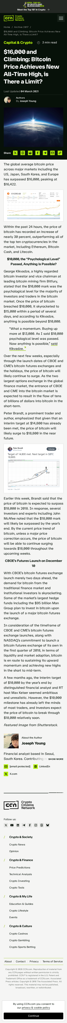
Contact (20, 961)
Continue (33, 1015)
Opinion (14, 851)
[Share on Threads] (22, 153)
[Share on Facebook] (37, 153)
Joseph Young (28, 101)
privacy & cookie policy (36, 1007)
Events (13, 917)
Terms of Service (53, 961)
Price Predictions (19, 867)
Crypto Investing (19, 881)
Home (7, 27)
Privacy (34, 961)
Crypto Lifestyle (18, 910)
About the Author (32, 737)
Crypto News (17, 844)
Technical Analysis (20, 874)
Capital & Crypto (18, 42)
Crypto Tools (16, 887)
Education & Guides (21, 904)
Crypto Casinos (18, 933)
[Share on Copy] (60, 153)
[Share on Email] (52, 153)
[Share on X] (15, 153)
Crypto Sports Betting (22, 947)
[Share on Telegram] (45, 153)
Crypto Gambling (19, 940)
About (8, 961)
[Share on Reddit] (30, 153)
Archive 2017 (21, 27)
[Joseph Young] (11, 741)
